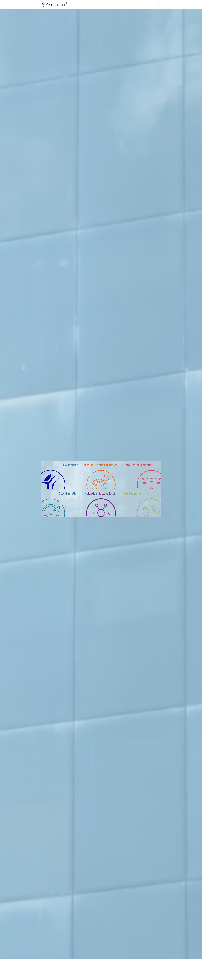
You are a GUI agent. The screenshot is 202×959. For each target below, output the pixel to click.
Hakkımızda (70, 465)
